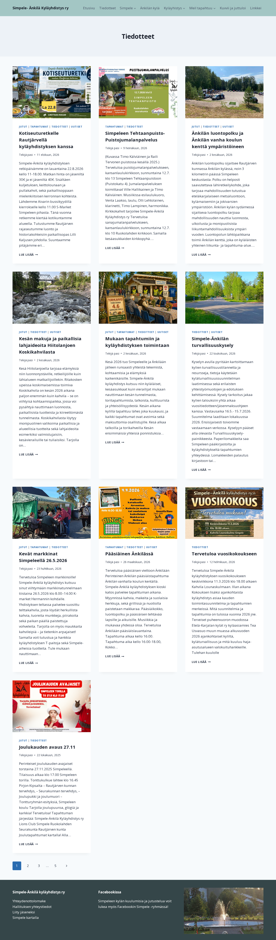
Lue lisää (28, 254)
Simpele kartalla (26, 917)
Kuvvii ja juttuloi (233, 8)
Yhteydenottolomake (29, 901)
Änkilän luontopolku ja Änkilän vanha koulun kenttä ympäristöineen (218, 139)
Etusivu (89, 8)
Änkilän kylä (150, 8)
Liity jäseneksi (24, 912)
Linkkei (255, 8)
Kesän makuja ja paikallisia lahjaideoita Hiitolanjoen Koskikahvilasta (50, 345)
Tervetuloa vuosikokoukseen (224, 554)
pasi (30, 155)
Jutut (23, 126)
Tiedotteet (107, 8)
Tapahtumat (39, 126)
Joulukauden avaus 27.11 (47, 747)
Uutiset (76, 126)
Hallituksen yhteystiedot (32, 906)
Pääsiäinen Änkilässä (129, 554)
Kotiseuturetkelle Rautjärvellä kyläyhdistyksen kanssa (46, 139)
